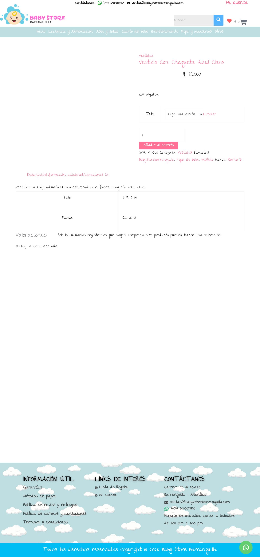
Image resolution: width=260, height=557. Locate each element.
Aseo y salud (107, 32)
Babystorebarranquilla (156, 159)
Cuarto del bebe (135, 32)
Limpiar (209, 114)
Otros (219, 32)
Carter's (235, 159)
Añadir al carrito (159, 145)
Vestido (207, 159)
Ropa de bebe (188, 159)
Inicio (41, 32)
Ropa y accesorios (196, 32)
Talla (150, 114)
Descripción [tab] (36, 174)
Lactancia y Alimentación (71, 32)
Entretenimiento (164, 32)
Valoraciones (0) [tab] (95, 174)
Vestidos (146, 56)
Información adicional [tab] (64, 174)
